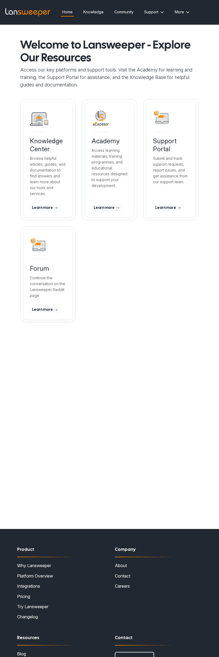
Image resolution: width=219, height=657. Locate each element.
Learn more (42, 207)
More (179, 12)
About (121, 565)
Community (124, 12)
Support (151, 12)
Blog (21, 653)
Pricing (23, 596)
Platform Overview (35, 576)
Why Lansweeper (34, 565)
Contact (122, 576)
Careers (122, 586)
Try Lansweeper (32, 606)
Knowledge (93, 12)
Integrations (28, 586)
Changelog (27, 616)
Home (67, 12)
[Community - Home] (27, 12)
